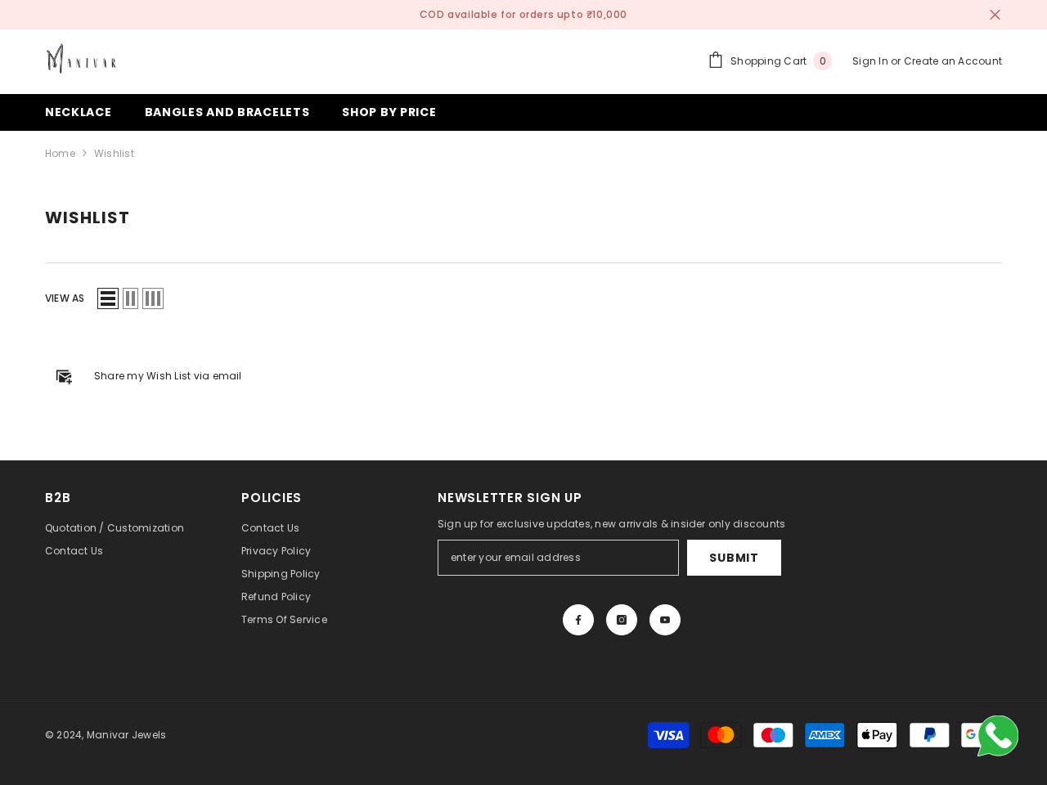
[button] (108, 298)
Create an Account (953, 61)
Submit (733, 558)
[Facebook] (578, 619)
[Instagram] (621, 619)
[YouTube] (665, 619)
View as (65, 298)
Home (60, 153)
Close (995, 15)
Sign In (871, 61)
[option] (523, 14)
